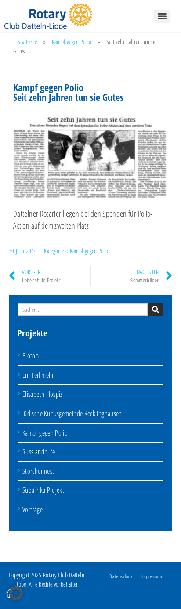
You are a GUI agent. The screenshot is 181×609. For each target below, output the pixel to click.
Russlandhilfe (38, 452)
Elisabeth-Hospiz (42, 394)
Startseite (27, 41)
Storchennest (38, 471)
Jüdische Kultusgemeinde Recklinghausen (72, 413)
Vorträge (32, 509)
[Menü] (162, 16)
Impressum (151, 576)
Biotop (30, 356)
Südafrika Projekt (43, 490)
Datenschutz (120, 576)
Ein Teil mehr (38, 375)
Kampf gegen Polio (72, 41)
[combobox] (83, 309)
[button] (16, 593)
